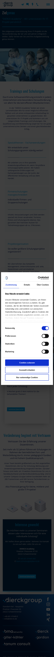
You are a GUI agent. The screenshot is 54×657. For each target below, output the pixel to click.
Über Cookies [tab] (43, 285)
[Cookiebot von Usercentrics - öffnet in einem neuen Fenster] (38, 278)
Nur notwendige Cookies (27, 377)
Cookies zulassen (27, 363)
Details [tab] (27, 285)
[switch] (45, 336)
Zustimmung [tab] (11, 285)
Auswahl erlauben (27, 370)
